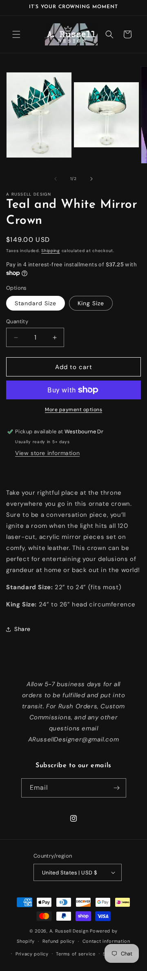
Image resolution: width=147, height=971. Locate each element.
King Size (91, 303)
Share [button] (22, 629)
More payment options (73, 409)
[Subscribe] (117, 788)
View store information (47, 453)
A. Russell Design (69, 931)
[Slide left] (56, 179)
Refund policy (58, 941)
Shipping (50, 250)
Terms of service (75, 954)
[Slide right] (91, 179)
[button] (16, 34)
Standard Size (35, 303)
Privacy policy (32, 954)
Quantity (17, 321)
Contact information (106, 941)
